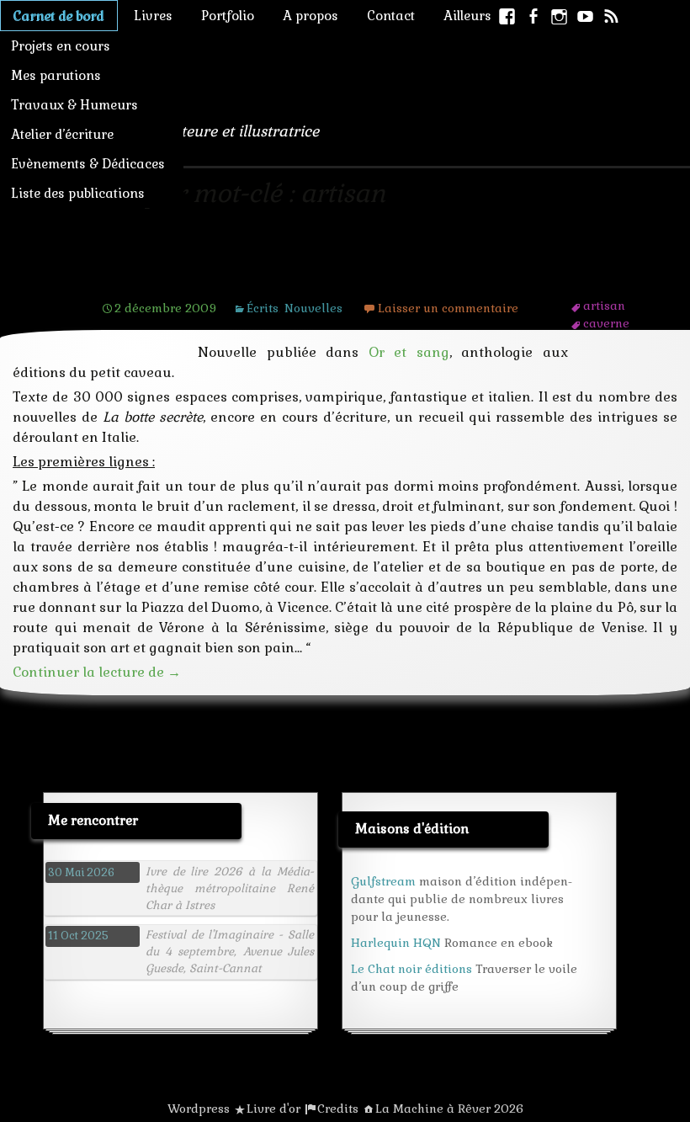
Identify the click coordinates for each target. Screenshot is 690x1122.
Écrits (263, 308)
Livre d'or (273, 1108)
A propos (310, 16)
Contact (391, 16)
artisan (604, 305)
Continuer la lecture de (97, 672)
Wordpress (198, 1108)
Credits (337, 1108)
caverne (606, 323)
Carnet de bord (58, 16)
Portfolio (227, 16)
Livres (153, 16)
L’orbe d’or (156, 276)
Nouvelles (313, 308)
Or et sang (409, 352)
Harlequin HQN (396, 942)
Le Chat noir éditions (411, 968)
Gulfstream (383, 881)
